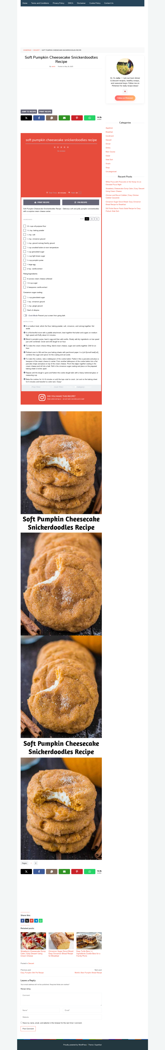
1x (87, 219)
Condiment (110, 136)
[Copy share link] (51, 117)
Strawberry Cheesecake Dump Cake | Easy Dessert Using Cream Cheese (33, 953)
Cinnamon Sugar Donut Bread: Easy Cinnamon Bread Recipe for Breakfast (61, 953)
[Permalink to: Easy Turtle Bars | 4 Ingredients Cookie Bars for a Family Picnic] (89, 940)
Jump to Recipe (29, 111)
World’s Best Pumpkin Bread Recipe (88, 971)
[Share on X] (26, 117)
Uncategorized (111, 171)
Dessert (31, 963)
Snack (108, 163)
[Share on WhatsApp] (89, 117)
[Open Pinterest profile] (125, 91)
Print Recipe (45, 111)
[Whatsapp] (41, 921)
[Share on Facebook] (39, 117)
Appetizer (109, 128)
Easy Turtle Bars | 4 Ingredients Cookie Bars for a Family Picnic (88, 953)
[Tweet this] (27, 921)
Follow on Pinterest (125, 98)
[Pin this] (32, 921)
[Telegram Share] (36, 921)
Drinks (108, 147)
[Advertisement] (82, 27)
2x (92, 219)
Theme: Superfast (95, 1044)
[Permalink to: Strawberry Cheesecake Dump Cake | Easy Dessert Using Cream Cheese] (33, 940)
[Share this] (22, 921)
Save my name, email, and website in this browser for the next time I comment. (52, 1023)
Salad (108, 155)
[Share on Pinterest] (77, 117)
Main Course (110, 151)
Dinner (108, 143)
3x (97, 219)
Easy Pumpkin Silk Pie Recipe (32, 971)
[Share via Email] (64, 117)
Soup (108, 167)
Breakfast (109, 132)
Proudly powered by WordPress (75, 1044)
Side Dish (109, 159)
